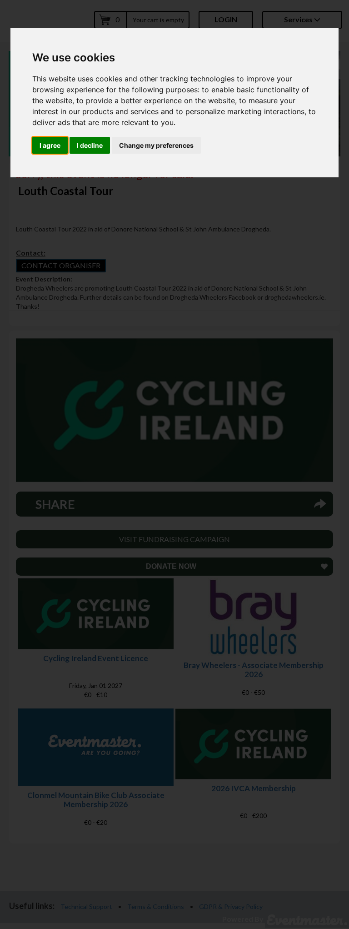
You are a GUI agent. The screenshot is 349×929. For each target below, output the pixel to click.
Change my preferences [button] (156, 145)
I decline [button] (90, 145)
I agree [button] (50, 145)
